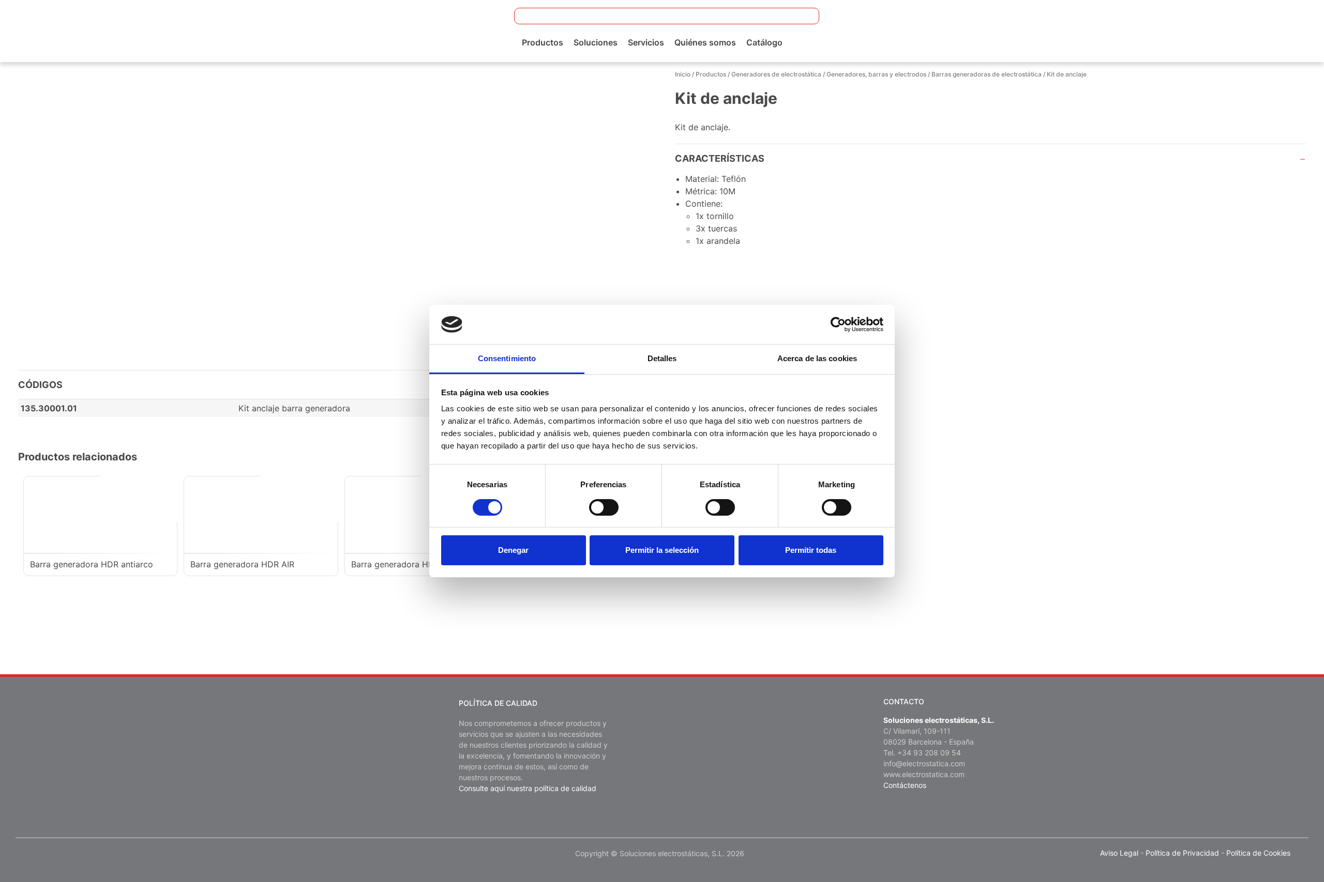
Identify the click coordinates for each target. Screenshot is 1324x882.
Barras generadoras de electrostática (986, 74)
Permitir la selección (662, 550)
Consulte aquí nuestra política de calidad (527, 788)
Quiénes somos (705, 42)
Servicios (646, 42)
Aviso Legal (1119, 852)
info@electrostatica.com (924, 763)
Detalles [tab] (662, 358)
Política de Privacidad (1182, 852)
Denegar (513, 550)
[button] (804, 16)
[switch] (604, 507)
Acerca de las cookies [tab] (817, 358)
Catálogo (764, 42)
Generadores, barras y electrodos (876, 74)
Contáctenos (904, 785)
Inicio (682, 74)
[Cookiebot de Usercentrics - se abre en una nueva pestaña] (838, 324)
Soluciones (596, 42)
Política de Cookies (1258, 852)
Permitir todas (810, 550)
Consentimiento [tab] (507, 358)
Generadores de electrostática (776, 74)
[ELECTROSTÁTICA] (89, 30)
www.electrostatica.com (924, 774)
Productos (542, 42)
